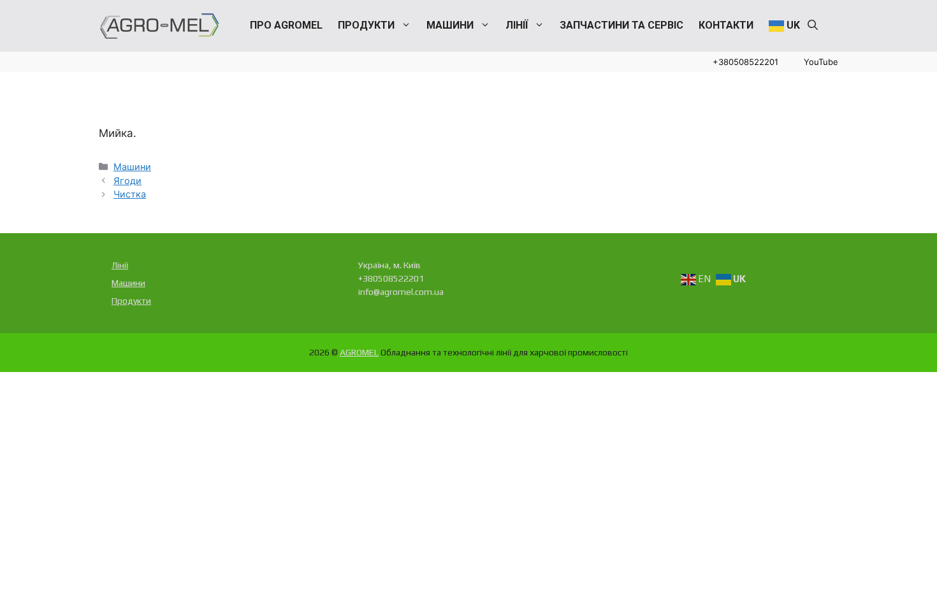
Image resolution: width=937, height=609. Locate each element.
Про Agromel (286, 25)
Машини (450, 25)
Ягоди (127, 180)
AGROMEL (359, 352)
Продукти (366, 25)
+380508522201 (745, 62)
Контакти (726, 25)
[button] (812, 25)
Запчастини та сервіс (621, 25)
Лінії (516, 25)
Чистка (129, 194)
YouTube (821, 62)
